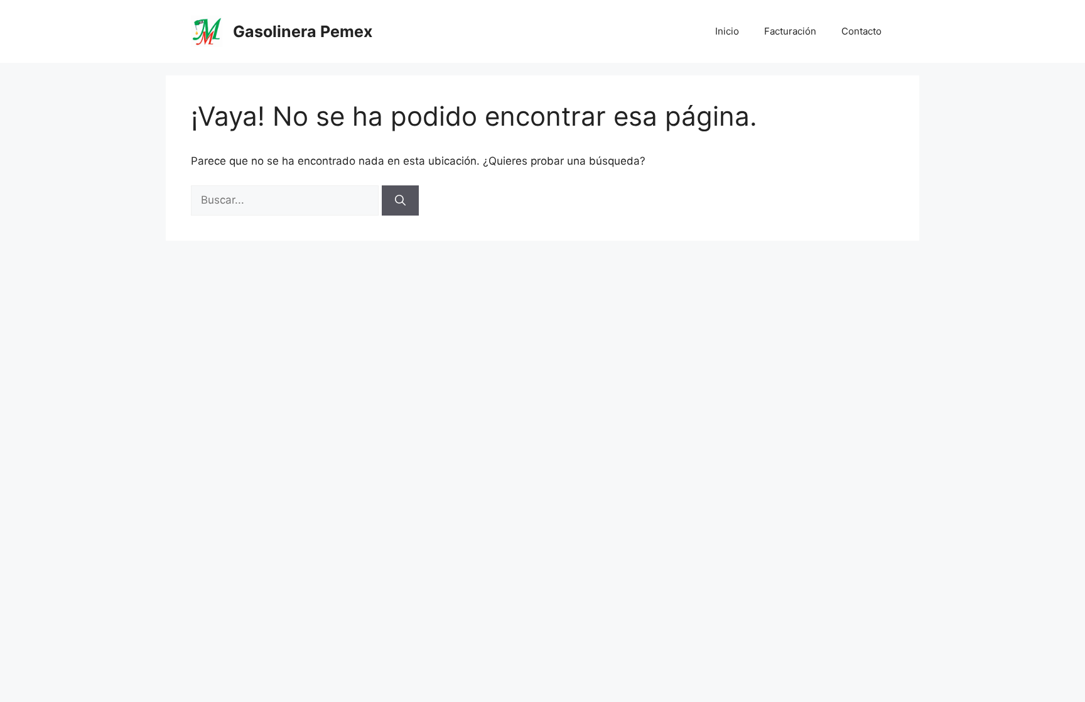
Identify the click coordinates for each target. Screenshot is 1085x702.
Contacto (861, 31)
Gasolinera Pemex (302, 31)
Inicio (727, 31)
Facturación (790, 31)
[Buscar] (400, 200)
